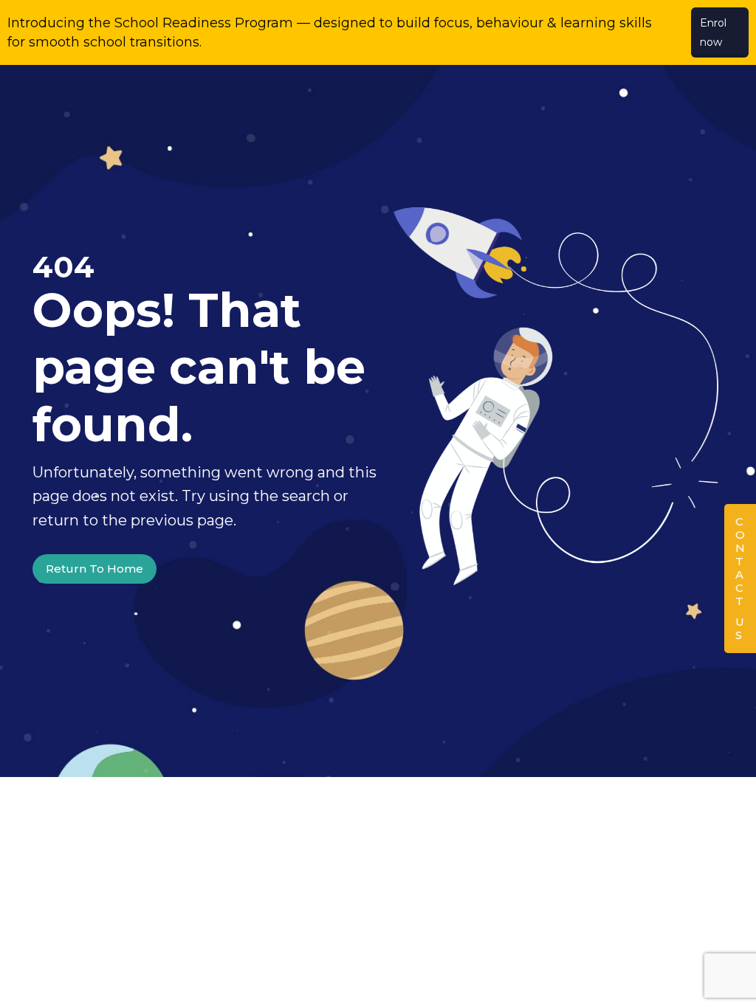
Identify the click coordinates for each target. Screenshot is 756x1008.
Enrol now (713, 32)
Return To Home (94, 569)
